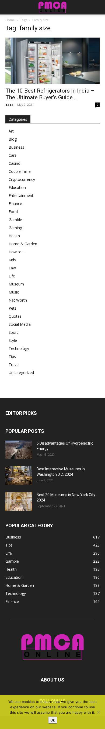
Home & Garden (23, 243)
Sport (13, 332)
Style (13, 340)
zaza (9, 104)
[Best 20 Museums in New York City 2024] (18, 501)
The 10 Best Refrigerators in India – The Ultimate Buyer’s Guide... (49, 94)
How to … (17, 251)
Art (11, 131)
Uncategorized (21, 372)
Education (17, 187)
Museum (16, 284)
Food (13, 211)
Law (12, 267)
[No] (98, 712)
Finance (15, 203)
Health (14, 235)
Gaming (15, 227)
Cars (12, 155)
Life (12, 276)
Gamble (15, 219)
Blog (13, 139)
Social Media (20, 324)
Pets (12, 308)
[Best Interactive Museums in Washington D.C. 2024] (18, 475)
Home (10, 20)
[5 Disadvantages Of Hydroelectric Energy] (18, 450)
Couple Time (20, 171)
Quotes (15, 316)
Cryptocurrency (22, 179)
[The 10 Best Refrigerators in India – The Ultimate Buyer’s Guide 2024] (52, 61)
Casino (14, 163)
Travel (14, 364)
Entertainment (21, 195)
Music (14, 292)
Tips (12, 356)
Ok (52, 720)
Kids (12, 259)
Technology (19, 348)
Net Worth (18, 300)
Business (16, 147)
